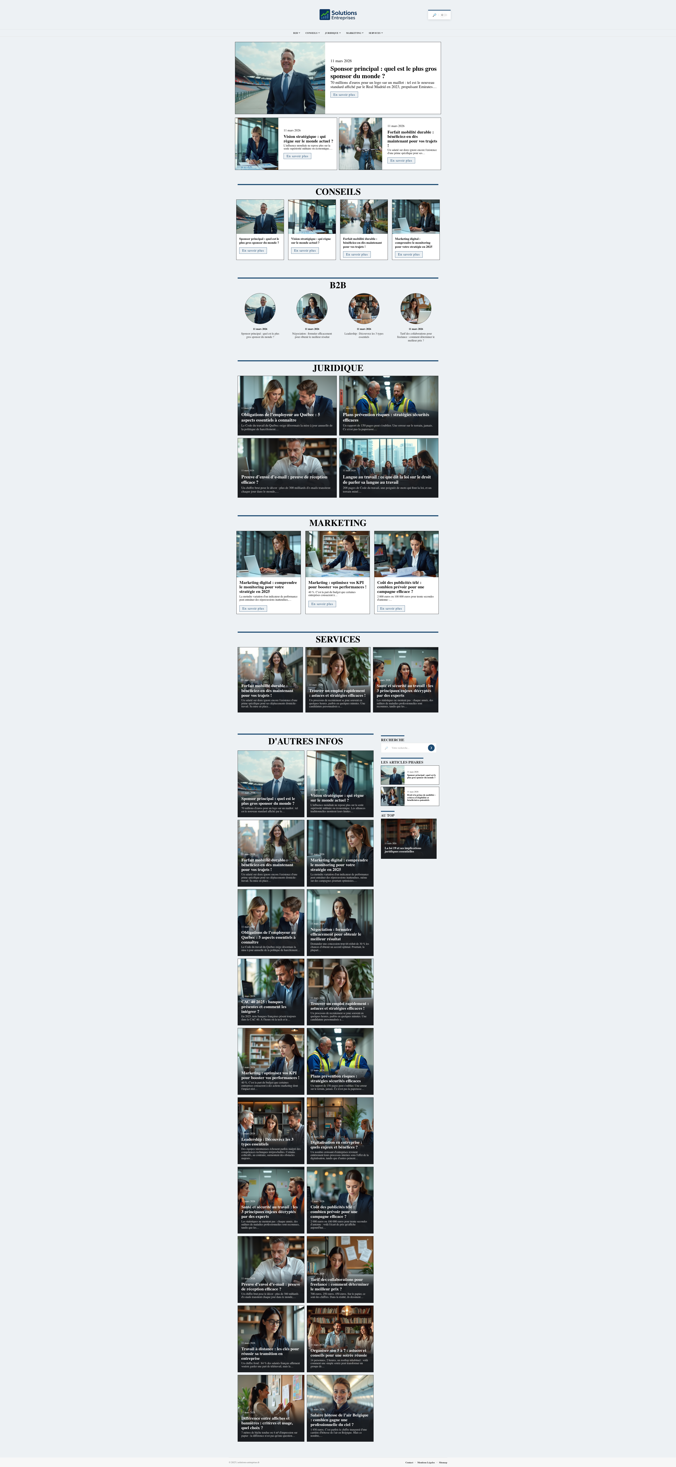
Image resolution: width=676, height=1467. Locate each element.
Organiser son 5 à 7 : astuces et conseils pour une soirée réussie (339, 1352)
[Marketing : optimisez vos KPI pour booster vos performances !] (338, 554)
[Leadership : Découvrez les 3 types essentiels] (364, 309)
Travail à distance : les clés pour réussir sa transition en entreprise (270, 1353)
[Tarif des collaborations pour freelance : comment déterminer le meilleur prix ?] (415, 309)
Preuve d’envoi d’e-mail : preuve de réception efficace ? (284, 479)
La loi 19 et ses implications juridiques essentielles (403, 850)
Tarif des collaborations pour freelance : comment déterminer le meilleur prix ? (416, 337)
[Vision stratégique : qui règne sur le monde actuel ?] (256, 144)
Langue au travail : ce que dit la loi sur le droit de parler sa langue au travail (387, 479)
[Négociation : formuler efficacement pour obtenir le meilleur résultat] (312, 309)
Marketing (338, 522)
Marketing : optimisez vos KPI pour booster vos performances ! (337, 584)
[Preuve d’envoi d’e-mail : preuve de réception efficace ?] (271, 1269)
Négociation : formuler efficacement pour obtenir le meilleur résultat (312, 335)
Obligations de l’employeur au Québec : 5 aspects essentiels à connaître (280, 417)
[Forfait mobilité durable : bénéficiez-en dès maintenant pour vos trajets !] (360, 144)
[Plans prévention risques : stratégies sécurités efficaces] (340, 1061)
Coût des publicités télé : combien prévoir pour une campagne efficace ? (400, 586)
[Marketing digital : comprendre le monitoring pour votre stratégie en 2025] (416, 217)
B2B (338, 284)
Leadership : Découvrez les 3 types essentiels (364, 335)
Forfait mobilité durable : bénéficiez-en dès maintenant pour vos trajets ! (412, 138)
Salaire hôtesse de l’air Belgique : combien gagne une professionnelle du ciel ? (339, 1419)
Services (338, 638)
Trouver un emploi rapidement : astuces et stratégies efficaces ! (337, 692)
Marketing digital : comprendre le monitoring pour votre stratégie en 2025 (413, 242)
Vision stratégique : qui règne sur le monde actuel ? (308, 138)
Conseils (338, 191)
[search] (434, 15)
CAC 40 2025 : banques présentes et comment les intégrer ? (263, 1006)
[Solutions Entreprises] (338, 14)
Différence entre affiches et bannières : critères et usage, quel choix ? (267, 1423)
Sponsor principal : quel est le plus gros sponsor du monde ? (383, 72)
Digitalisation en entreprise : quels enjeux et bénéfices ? (336, 1144)
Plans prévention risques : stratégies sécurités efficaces (386, 417)
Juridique (338, 367)
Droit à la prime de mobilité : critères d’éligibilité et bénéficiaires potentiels (421, 797)
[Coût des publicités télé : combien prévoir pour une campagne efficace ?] (406, 554)
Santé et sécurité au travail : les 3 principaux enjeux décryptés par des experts (405, 690)
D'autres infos (305, 740)
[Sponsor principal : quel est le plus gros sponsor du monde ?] (280, 78)
